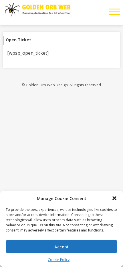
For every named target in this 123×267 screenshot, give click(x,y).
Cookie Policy (59, 259)
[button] (114, 198)
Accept (61, 247)
